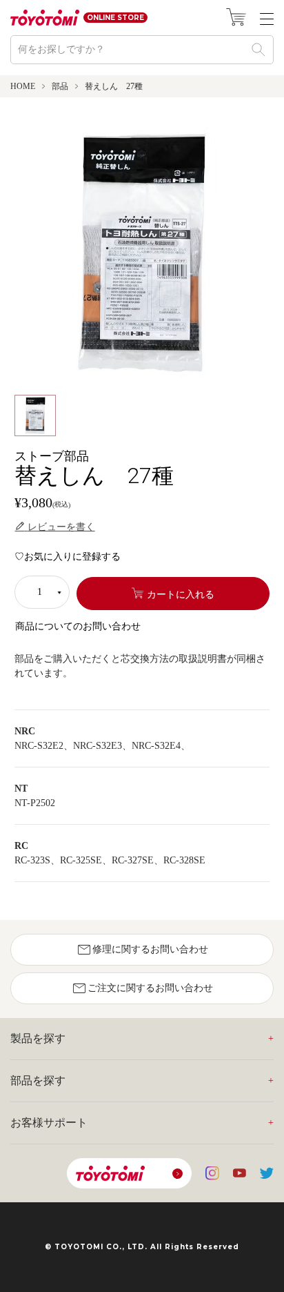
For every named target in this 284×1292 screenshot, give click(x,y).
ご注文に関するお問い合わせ (142, 988)
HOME (22, 86)
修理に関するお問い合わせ (142, 949)
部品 (60, 86)
